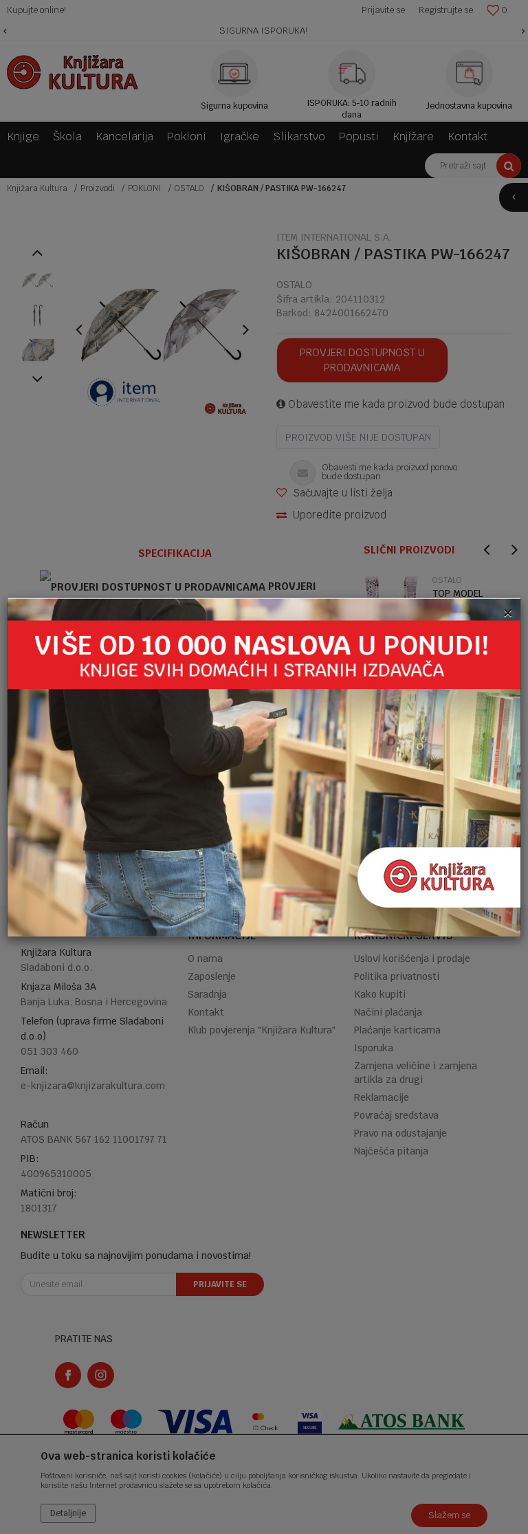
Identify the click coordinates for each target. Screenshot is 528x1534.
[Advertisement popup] (264, 766)
